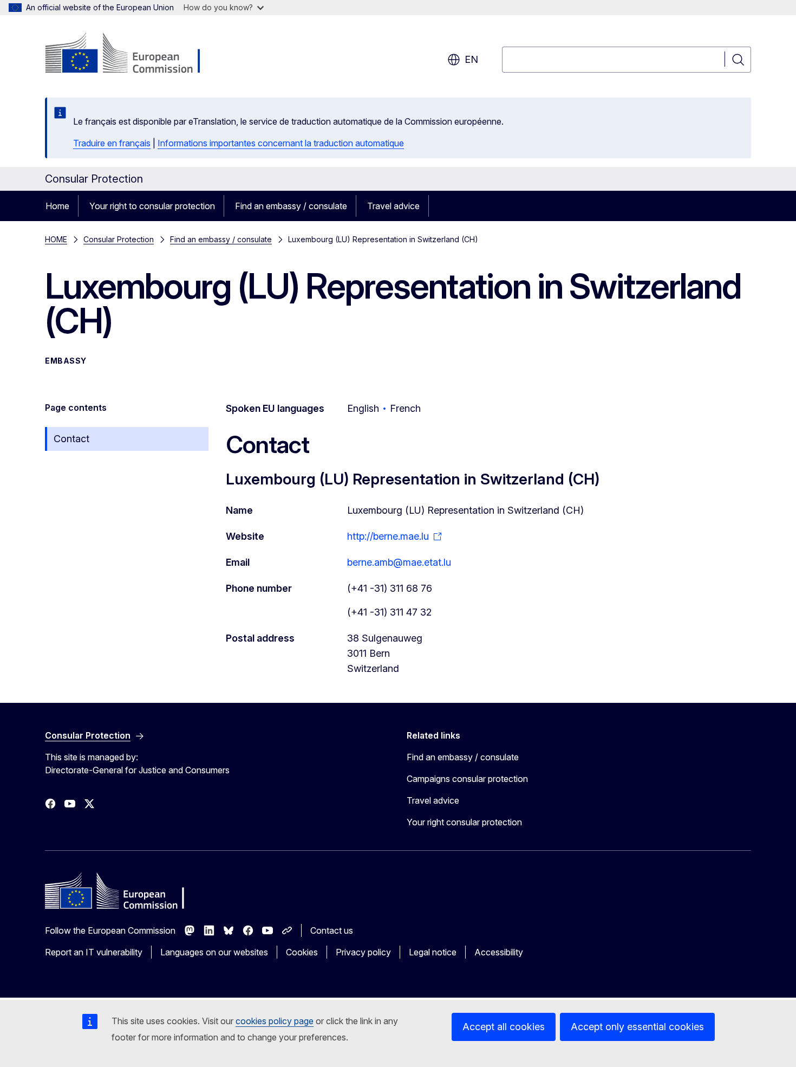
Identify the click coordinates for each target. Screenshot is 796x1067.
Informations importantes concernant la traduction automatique (281, 143)
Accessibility (498, 952)
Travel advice (393, 206)
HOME (56, 239)
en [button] (471, 59)
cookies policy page (275, 1021)
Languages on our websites (214, 952)
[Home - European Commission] (132, 54)
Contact (71, 438)
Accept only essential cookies (637, 1026)
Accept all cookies (503, 1026)
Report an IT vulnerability (93, 952)
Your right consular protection (464, 822)
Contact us (331, 930)
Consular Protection (118, 239)
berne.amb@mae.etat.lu (399, 562)
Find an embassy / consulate (291, 206)
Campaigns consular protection (467, 778)
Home (57, 206)
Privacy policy (363, 952)
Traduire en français (112, 143)
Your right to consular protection (152, 206)
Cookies (302, 952)
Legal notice (432, 952)
